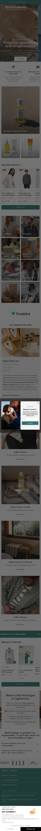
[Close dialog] (38, 403)
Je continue (30, 423)
